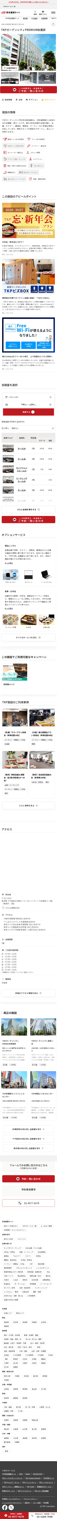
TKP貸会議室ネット (12, 18)
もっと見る (9, 563)
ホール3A (22, 490)
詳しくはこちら (7, 254)
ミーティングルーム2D (21, 480)
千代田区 (34, 18)
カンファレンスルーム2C (21, 469)
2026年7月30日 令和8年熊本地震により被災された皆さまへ (29, 2)
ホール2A (22, 448)
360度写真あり (11, 68)
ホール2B (22, 459)
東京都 (25, 18)
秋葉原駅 (44, 18)
